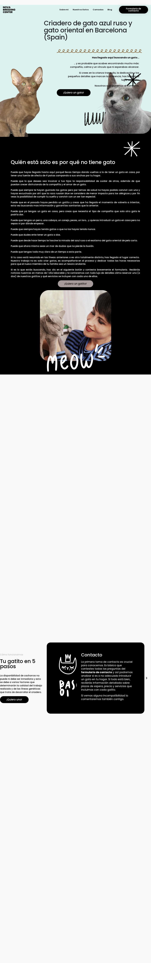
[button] (49, 678)
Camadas (98, 9)
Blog (109, 9)
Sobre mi (64, 9)
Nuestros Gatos (81, 9)
